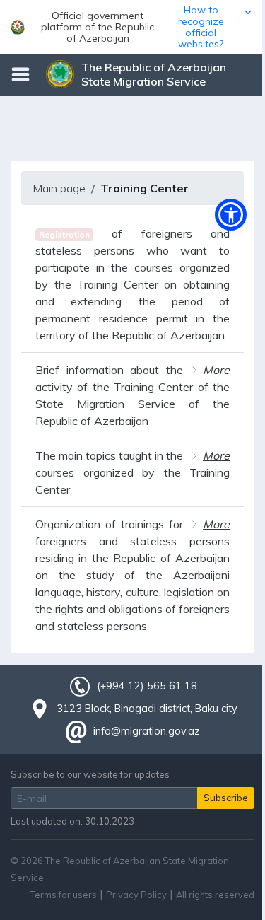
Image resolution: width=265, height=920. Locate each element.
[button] (132, 27)
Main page (59, 188)
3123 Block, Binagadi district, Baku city (147, 708)
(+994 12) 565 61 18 (147, 686)
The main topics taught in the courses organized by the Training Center (132, 472)
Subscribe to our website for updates (90, 774)
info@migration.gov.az (146, 731)
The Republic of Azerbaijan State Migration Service (153, 74)
